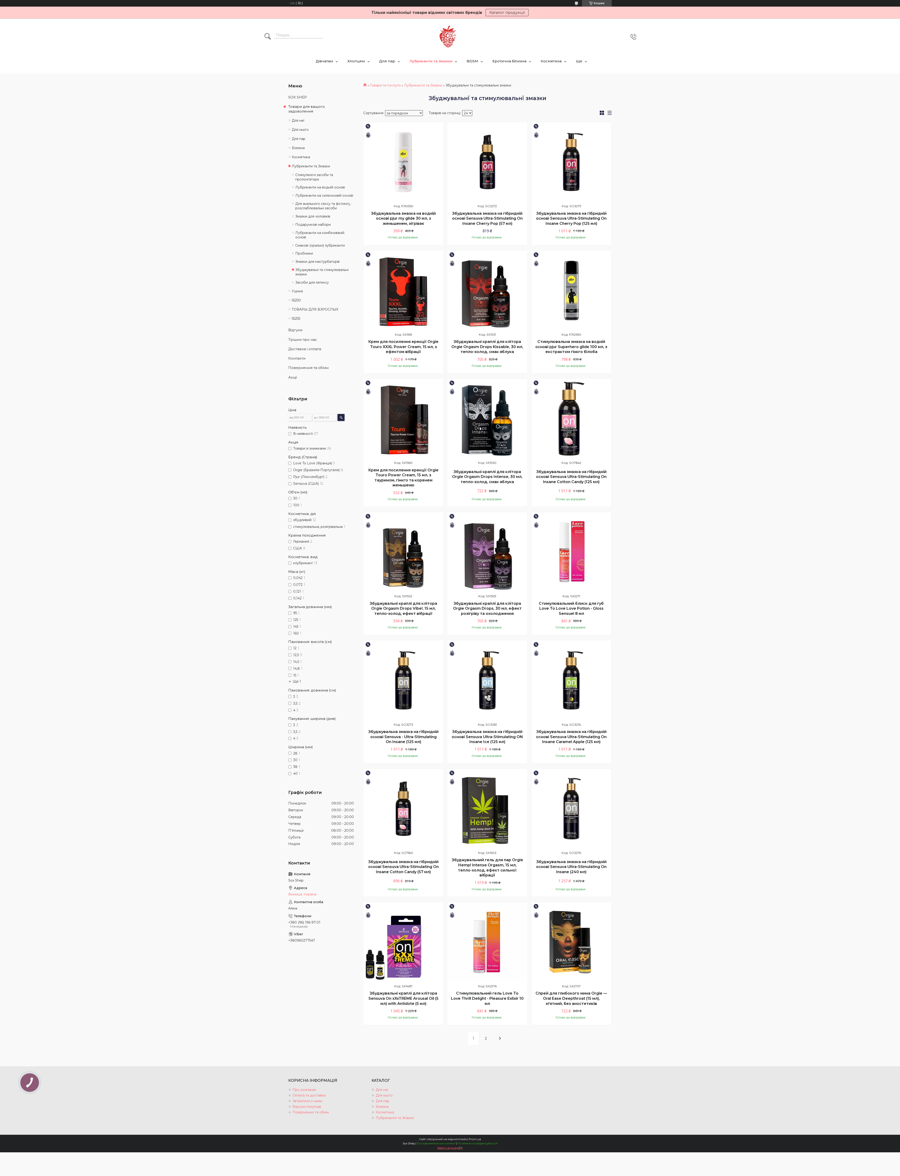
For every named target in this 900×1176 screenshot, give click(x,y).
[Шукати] (267, 36)
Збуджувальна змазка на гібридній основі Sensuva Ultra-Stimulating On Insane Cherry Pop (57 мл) (487, 218)
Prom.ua (475, 1139)
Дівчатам (324, 61)
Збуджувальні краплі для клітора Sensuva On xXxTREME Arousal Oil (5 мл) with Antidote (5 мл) (403, 998)
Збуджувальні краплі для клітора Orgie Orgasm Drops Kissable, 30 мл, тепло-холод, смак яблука (487, 346)
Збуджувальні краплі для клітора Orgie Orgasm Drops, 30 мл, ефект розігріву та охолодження (487, 608)
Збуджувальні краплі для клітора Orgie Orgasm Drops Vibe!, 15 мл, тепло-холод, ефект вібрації (403, 608)
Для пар (387, 61)
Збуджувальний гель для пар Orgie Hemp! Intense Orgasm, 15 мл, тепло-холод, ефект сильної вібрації (487, 867)
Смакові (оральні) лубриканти (320, 245)
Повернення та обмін (308, 367)
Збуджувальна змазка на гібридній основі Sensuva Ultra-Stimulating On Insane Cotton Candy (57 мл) (403, 867)
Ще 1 (297, 681)
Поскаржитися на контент (436, 1143)
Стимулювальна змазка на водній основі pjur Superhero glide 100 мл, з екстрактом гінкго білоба (571, 346)
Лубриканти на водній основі (320, 187)
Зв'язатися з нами (307, 1101)
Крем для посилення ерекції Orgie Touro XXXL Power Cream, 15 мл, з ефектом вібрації (403, 346)
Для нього (300, 130)
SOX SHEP (297, 97)
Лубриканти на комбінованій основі (319, 235)
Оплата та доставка (309, 1095)
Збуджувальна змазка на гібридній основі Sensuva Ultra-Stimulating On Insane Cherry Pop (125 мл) (571, 218)
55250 (296, 300)
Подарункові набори (313, 224)
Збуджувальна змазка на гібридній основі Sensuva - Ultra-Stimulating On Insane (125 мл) (403, 736)
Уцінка (297, 291)
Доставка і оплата (304, 349)
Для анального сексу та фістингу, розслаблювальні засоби (323, 206)
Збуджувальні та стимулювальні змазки (322, 272)
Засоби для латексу (312, 282)
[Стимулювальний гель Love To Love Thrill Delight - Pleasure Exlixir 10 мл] (487, 942)
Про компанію (304, 1090)
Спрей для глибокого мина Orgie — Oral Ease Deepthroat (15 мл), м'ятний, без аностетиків (571, 998)
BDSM (472, 61)
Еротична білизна (509, 61)
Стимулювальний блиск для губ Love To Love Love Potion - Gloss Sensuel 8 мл (571, 608)
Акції (292, 377)
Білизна (298, 148)
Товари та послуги (385, 85)
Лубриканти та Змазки (430, 61)
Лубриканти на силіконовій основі (324, 195)
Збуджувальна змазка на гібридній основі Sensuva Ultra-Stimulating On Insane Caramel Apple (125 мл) (571, 736)
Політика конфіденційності (478, 1143)
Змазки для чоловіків (312, 216)
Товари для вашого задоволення (306, 108)
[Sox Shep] (448, 36)
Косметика (551, 61)
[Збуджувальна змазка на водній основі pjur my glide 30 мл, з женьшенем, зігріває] (403, 162)
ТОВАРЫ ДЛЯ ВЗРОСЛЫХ (315, 309)
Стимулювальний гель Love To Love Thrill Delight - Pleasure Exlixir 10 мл (487, 998)
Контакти (296, 358)
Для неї (298, 120)
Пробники (304, 253)
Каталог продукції (507, 12)
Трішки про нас (302, 339)
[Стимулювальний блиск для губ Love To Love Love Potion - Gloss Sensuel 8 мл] (571, 552)
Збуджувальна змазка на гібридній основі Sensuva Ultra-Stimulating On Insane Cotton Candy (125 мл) (571, 477)
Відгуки (295, 330)
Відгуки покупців (306, 1107)
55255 (296, 318)
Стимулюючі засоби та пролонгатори (314, 177)
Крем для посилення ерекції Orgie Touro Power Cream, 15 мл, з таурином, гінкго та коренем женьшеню (403, 478)
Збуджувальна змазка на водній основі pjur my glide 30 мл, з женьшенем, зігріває (403, 218)
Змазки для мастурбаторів (317, 261)
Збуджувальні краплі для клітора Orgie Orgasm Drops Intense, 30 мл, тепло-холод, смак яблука (487, 477)
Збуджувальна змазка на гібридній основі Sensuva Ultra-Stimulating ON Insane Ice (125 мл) (487, 736)
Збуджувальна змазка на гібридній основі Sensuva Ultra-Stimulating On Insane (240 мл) (571, 867)
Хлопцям (356, 61)
